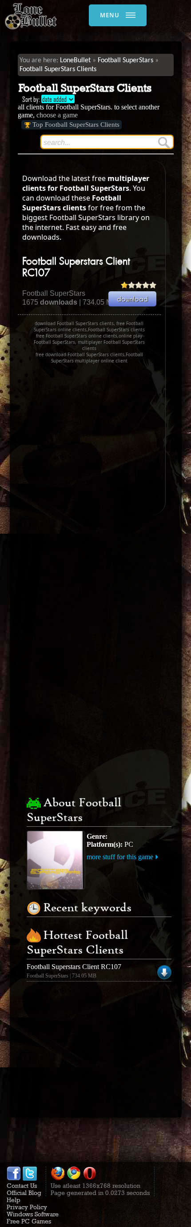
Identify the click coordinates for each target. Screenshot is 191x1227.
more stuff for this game (120, 857)
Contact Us (22, 1185)
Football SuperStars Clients (58, 69)
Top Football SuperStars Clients (75, 124)
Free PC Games (29, 1221)
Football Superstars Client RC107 (74, 966)
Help (13, 1199)
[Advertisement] (92, 439)
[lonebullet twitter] (30, 1178)
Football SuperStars (125, 60)
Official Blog (24, 1192)
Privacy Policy (27, 1207)
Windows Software (33, 1214)
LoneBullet (75, 60)
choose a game (57, 115)
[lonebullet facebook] (14, 1178)
